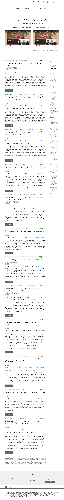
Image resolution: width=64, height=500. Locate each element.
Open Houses (52, 64)
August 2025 (52, 85)
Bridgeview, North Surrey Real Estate (10, 458)
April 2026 (52, 75)
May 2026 (52, 74)
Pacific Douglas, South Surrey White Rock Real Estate (54, 166)
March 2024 (52, 105)
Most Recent (52, 69)
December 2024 (53, 95)
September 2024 (53, 98)
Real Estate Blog (53, 65)
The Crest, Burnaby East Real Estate (28, 463)
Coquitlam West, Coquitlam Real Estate (23, 459)
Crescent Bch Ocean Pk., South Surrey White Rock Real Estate (37, 459)
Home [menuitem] (12, 8)
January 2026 (52, 79)
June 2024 (52, 102)
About (50, 8)
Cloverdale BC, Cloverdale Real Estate (12, 459)
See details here (40, 105)
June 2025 (52, 87)
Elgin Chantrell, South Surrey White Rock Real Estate (12, 460)
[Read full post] (26, 61)
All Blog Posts (52, 61)
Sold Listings (52, 66)
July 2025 (52, 86)
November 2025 (53, 81)
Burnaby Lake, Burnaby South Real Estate (33, 458)
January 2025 (52, 93)
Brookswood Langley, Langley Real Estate (21, 458)
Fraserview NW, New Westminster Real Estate (54, 150)
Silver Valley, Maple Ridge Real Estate (21, 462)
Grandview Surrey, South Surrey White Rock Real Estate (53, 153)
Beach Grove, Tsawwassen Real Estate (53, 115)
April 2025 (52, 90)
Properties (17, 8)
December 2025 (53, 80)
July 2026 (52, 72)
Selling (45, 8)
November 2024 (53, 96)
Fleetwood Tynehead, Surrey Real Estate (14, 68)
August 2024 (52, 99)
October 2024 (52, 97)
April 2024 (52, 104)
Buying (39, 8)
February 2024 (53, 107)
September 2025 (53, 84)
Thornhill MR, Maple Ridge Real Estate (39, 463)
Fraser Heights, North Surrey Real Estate (36, 460)
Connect (44, 1)
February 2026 (53, 78)
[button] (49, 2)
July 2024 (52, 101)
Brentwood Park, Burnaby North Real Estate (53, 118)
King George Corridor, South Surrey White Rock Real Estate (54, 157)
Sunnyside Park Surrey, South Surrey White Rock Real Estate (15, 463)
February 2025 (53, 92)
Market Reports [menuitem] (25, 8)
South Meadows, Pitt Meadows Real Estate (32, 462)
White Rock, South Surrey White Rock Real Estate (54, 192)
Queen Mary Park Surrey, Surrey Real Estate (53, 170)
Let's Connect (50, 481)
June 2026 (52, 73)
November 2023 (53, 108)
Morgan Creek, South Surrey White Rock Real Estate (54, 163)
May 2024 (52, 103)
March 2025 (52, 91)
